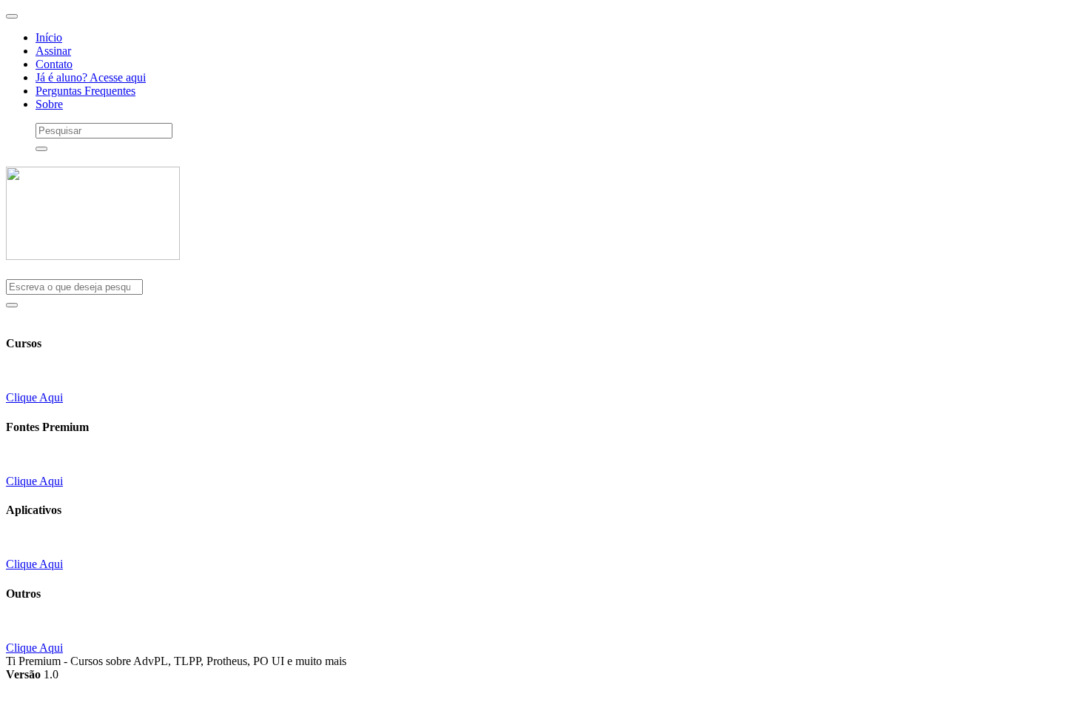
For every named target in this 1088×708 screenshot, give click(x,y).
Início (49, 37)
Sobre (49, 104)
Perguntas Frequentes (85, 90)
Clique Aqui (34, 397)
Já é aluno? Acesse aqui (91, 77)
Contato (54, 64)
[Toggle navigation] (12, 16)
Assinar (53, 50)
